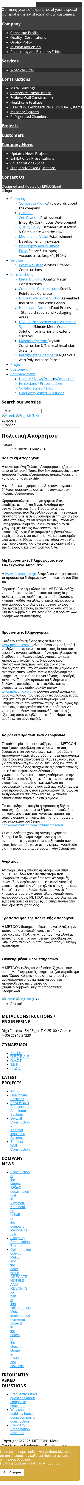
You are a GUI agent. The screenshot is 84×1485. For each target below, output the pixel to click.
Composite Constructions (30, 92)
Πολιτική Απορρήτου (45, 1463)
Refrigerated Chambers (29, 116)
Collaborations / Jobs (27, 163)
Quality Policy (21, 42)
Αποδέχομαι (12, 1472)
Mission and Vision (25, 47)
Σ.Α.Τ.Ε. (16, 1053)
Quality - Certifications (28, 37)
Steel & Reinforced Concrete (45, 291)
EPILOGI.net (51, 186)
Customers (13, 135)
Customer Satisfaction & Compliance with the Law (47, 229)
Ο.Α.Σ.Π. (16, 1061)
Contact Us (13, 177)
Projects (10, 125)
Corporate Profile (24, 32)
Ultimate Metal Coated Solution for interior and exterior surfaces (45, 331)
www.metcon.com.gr (20, 574)
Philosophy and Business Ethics (35, 51)
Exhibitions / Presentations (32, 158)
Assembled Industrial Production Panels (49, 300)
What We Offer (22, 70)
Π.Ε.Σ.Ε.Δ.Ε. (20, 1057)
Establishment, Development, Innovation (46, 239)
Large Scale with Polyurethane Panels (47, 357)
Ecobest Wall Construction (31, 97)
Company (11, 23)
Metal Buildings (23, 88)
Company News (17, 144)
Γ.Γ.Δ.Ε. (16, 1068)
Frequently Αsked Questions (33, 167)
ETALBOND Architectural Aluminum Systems (46, 107)
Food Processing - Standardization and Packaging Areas (48, 312)
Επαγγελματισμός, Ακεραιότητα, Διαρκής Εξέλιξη (43, 253)
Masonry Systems (24, 111)
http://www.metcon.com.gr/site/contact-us (33, 825)
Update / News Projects (29, 153)
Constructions (16, 79)
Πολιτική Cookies (13, 1463)
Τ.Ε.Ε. (14, 1064)
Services (10, 61)
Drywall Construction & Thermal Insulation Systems (47, 345)
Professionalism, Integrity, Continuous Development (47, 220)
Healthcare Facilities (26, 102)
